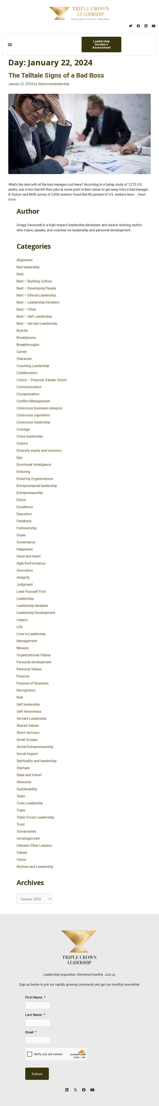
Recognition (26, 690)
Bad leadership (28, 267)
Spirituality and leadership (37, 761)
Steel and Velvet (29, 775)
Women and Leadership (35, 867)
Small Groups (27, 740)
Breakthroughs (28, 345)
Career (22, 352)
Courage (23, 429)
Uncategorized (28, 838)
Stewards (24, 782)
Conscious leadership (33, 422)
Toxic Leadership (30, 803)
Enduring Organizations (35, 479)
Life (20, 627)
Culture (22, 443)
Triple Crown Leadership (35, 817)
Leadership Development (36, 613)
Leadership (25, 598)
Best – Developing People (36, 288)
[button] (9, 44)
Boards (22, 330)
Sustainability (27, 789)
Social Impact (27, 754)
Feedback (24, 521)
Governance (26, 542)
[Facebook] (138, 26)
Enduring (23, 471)
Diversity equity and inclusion (39, 450)
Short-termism (28, 732)
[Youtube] (153, 26)
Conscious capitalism (33, 415)
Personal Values (29, 669)
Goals (21, 535)
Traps (21, 810)
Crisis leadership (29, 436)
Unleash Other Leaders (34, 845)
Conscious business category (40, 408)
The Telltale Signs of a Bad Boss (56, 75)
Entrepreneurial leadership (37, 486)
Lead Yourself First (31, 591)
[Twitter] (130, 26)
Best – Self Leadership (34, 316)
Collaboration (27, 373)
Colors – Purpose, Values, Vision (42, 380)
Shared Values (28, 725)
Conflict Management (33, 401)
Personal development (34, 662)
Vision (21, 859)
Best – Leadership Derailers (38, 302)
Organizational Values (34, 655)
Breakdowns (26, 337)
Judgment (25, 584)
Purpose (23, 676)
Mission (23, 648)
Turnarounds (26, 831)
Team (21, 796)
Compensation (28, 394)
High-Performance (31, 563)
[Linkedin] (146, 26)
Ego (20, 457)
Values (22, 852)
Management (27, 641)
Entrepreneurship (30, 493)
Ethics (21, 500)
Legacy (22, 620)
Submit (37, 1073)
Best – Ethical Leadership (36, 295)
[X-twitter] (75, 1090)
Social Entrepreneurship (35, 747)
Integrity (23, 577)
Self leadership (28, 704)
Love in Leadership (31, 634)
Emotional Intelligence (34, 464)
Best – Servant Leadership (37, 323)
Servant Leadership (31, 718)
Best (20, 274)
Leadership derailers (32, 606)
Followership (26, 528)
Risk (20, 697)
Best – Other (26, 309)
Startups (23, 768)
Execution (24, 514)
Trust (21, 824)
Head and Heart (29, 556)
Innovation (25, 570)
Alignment (25, 260)
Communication (29, 387)
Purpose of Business (33, 683)
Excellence (25, 507)
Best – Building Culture (34, 281)
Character (24, 359)
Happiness (25, 549)
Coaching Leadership (33, 366)
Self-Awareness (29, 711)
